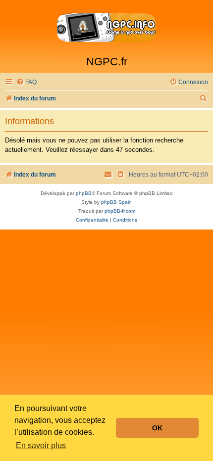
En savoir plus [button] (41, 445)
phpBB (84, 193)
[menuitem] (26, 82)
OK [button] (157, 428)
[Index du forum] (106, 27)
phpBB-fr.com (120, 211)
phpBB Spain (116, 202)
